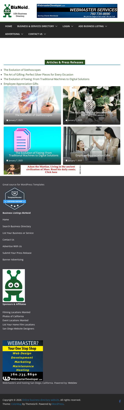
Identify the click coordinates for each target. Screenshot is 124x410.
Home (8, 26)
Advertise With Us (12, 246)
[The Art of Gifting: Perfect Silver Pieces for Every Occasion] (91, 105)
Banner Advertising (13, 259)
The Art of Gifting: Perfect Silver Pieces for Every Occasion (38, 74)
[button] (55, 26)
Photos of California (13, 316)
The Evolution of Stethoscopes (22, 70)
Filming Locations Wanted (16, 312)
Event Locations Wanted (15, 320)
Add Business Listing (91, 26)
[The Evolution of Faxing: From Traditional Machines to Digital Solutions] (32, 145)
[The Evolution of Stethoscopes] (32, 99)
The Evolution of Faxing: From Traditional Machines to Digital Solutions (46, 79)
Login (66, 26)
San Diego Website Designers (18, 328)
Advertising (12, 33)
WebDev (72, 382)
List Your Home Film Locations (19, 324)
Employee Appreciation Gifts (21, 84)
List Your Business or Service (18, 232)
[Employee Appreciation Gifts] (91, 146)
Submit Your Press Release (17, 252)
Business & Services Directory (35, 26)
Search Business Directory (17, 226)
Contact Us (35, 33)
